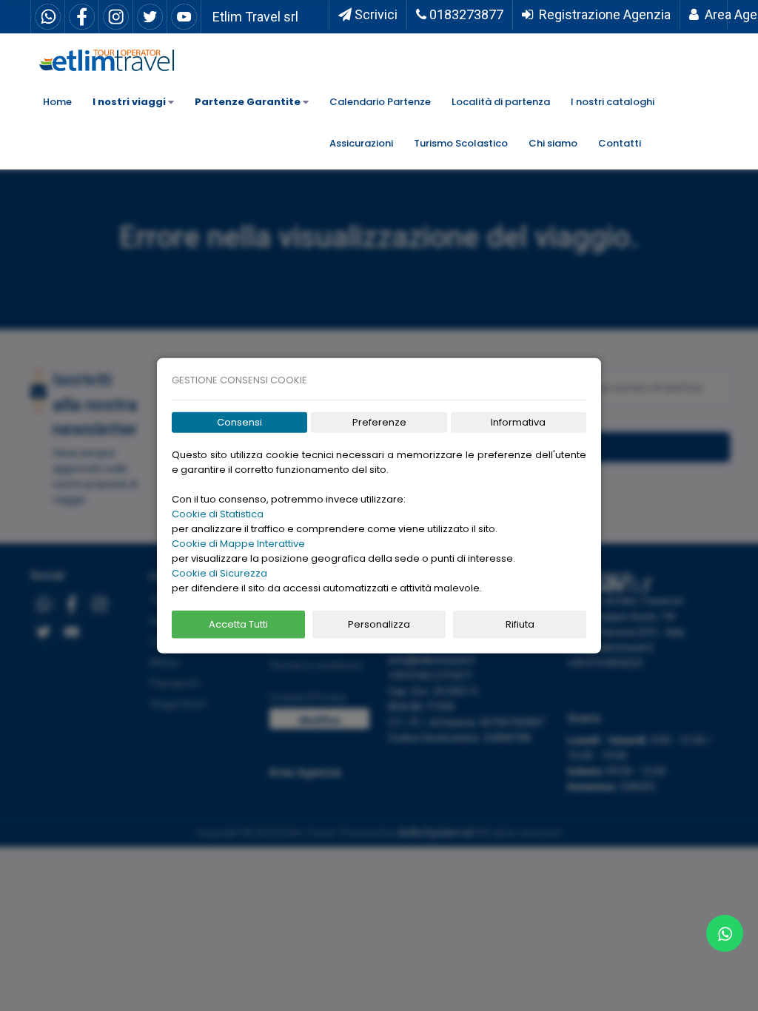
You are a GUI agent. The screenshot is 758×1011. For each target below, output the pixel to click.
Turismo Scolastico (461, 143)
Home (57, 102)
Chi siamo (553, 143)
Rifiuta (520, 624)
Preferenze (379, 422)
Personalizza (379, 624)
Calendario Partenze (380, 102)
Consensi (239, 422)
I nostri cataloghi (612, 102)
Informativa (518, 422)
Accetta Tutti (238, 624)
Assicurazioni (361, 143)
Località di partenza (501, 102)
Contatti (619, 143)
